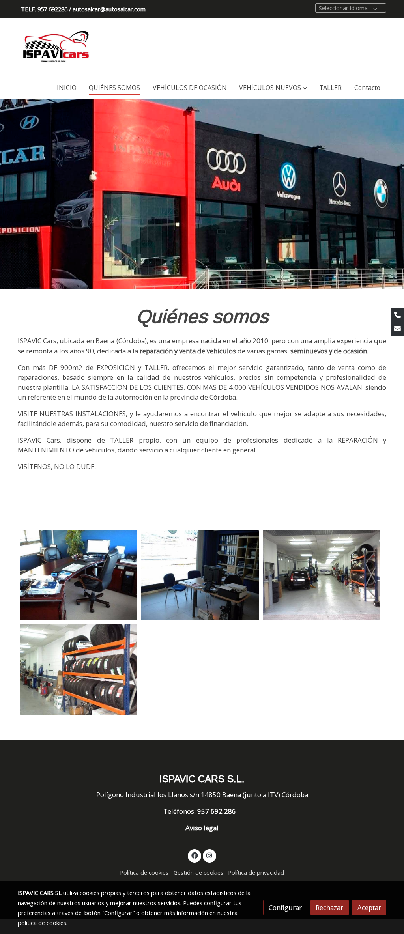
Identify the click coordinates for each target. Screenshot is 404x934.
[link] (56, 47)
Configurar (285, 907)
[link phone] (397, 315)
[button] (273, 88)
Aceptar (369, 907)
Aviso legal (202, 827)
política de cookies (42, 923)
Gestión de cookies (198, 872)
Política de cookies (144, 872)
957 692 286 (217, 811)
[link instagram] (209, 855)
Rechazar (329, 907)
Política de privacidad (256, 872)
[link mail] (397, 329)
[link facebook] (194, 855)
